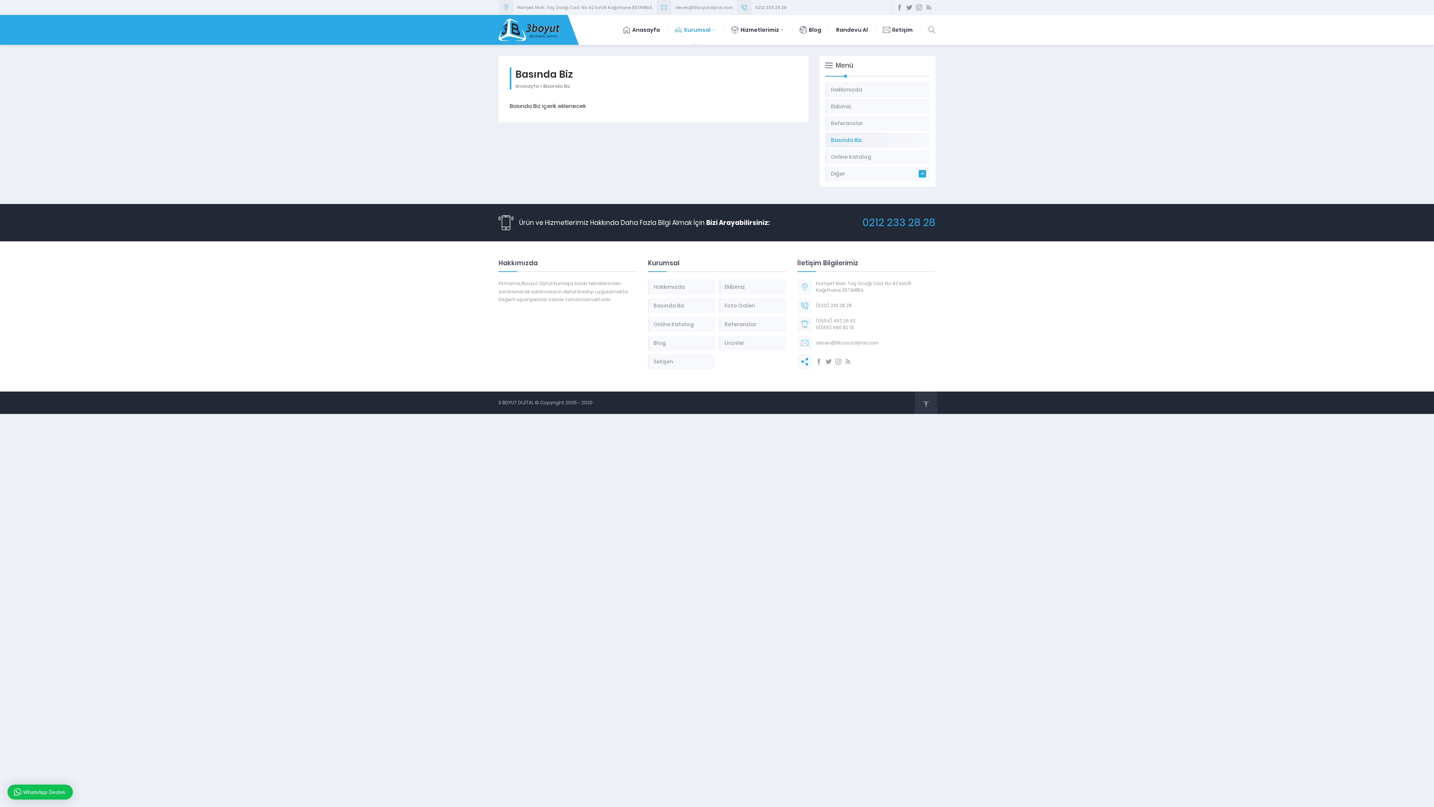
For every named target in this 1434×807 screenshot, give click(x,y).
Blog (815, 30)
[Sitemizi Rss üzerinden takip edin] (929, 7)
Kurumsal (697, 30)
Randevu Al (852, 30)
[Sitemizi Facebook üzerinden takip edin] (900, 7)
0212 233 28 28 (770, 7)
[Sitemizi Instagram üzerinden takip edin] (919, 7)
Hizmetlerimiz (760, 30)
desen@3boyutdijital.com (704, 7)
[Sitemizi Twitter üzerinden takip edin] (909, 7)
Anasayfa (646, 30)
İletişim (902, 30)
